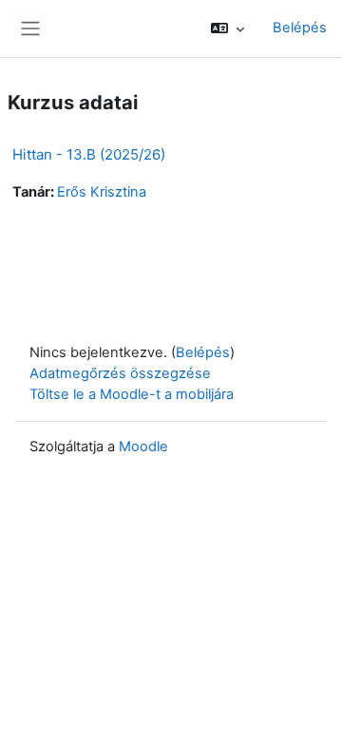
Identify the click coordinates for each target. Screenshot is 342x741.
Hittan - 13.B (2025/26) (88, 154)
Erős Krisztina (101, 191)
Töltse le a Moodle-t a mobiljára (131, 394)
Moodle (143, 446)
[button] (227, 28)
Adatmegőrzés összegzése (120, 373)
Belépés (300, 27)
